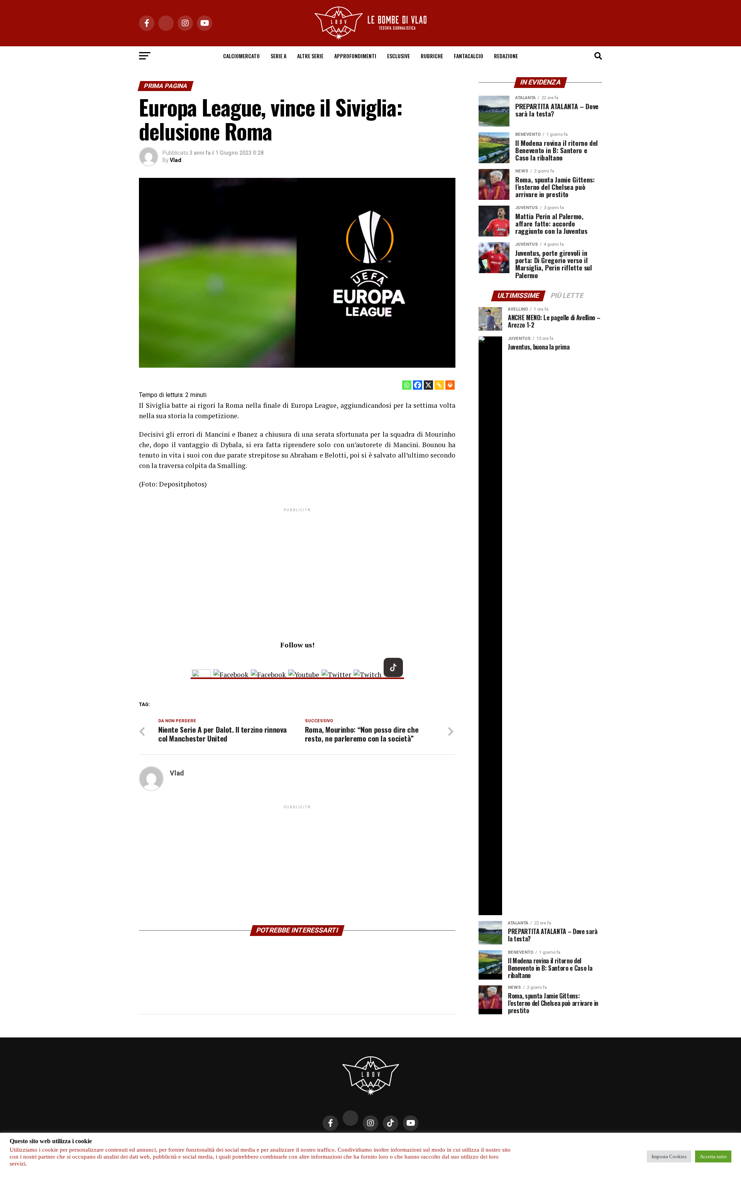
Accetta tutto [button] (713, 1156)
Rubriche (432, 56)
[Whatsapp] (406, 385)
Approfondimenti (355, 56)
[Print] (450, 385)
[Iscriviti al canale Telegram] (268, 674)
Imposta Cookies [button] (669, 1156)
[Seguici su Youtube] (303, 674)
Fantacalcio (468, 56)
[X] (428, 385)
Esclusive (398, 56)
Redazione (506, 56)
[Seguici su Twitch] (367, 674)
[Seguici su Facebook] (231, 674)
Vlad (175, 160)
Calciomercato (241, 56)
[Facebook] (417, 385)
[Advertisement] (297, 568)
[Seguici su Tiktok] (393, 674)
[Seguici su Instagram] (201, 674)
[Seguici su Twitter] (336, 674)
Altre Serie (310, 56)
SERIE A (278, 56)
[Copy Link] (439, 385)
